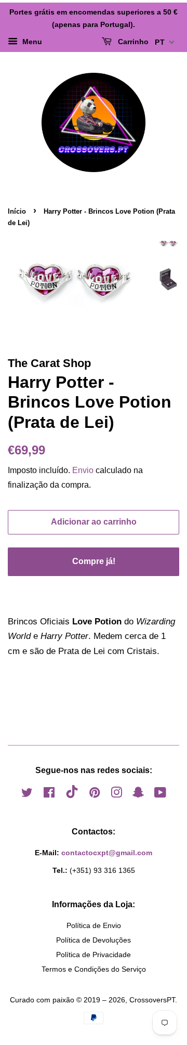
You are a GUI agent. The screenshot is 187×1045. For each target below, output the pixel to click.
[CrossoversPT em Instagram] (116, 794)
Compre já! (93, 561)
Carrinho (132, 41)
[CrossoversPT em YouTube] (160, 794)
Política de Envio (93, 925)
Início (17, 211)
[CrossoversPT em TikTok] (71, 795)
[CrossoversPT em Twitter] (27, 794)
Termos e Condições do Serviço (94, 969)
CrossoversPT (152, 1000)
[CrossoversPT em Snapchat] (138, 794)
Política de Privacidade (93, 954)
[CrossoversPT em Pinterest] (94, 794)
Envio (83, 470)
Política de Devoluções (93, 940)
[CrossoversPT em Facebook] (49, 794)
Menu (31, 41)
